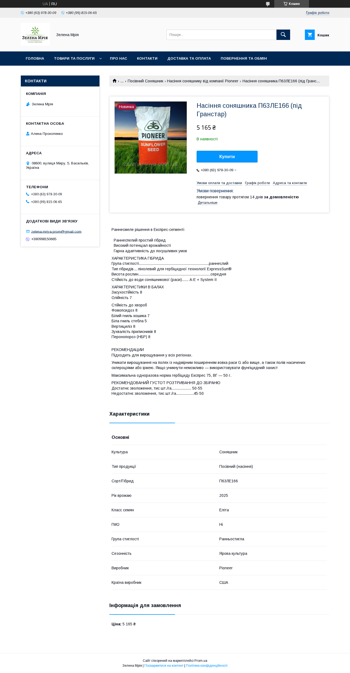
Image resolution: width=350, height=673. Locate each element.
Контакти (147, 58)
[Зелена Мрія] (35, 44)
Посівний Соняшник (145, 81)
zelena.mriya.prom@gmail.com (56, 231)
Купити (227, 156)
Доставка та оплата (189, 58)
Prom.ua (200, 661)
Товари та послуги (74, 58)
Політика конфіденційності (207, 666)
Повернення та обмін (244, 58)
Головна (35, 58)
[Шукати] (283, 35)
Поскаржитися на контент (163, 666)
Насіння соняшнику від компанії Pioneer (202, 81)
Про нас (118, 58)
